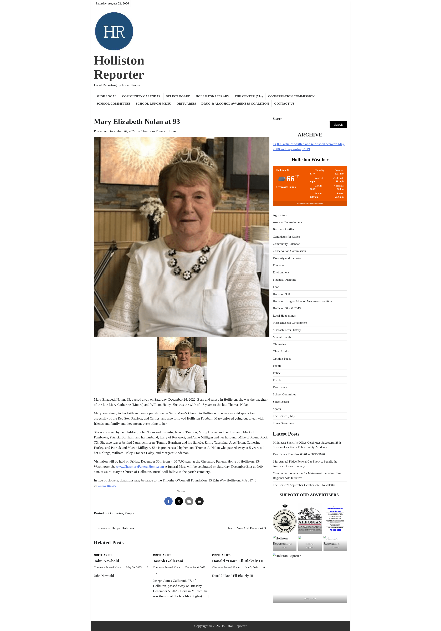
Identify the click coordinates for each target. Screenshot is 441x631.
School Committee (113, 103)
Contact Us (284, 103)
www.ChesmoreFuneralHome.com (140, 466)
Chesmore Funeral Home (158, 131)
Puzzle (277, 380)
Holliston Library (212, 96)
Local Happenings (284, 315)
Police (277, 373)
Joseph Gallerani (168, 561)
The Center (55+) (249, 96)
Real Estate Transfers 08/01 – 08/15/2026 (299, 454)
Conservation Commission (291, 96)
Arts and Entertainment (287, 222)
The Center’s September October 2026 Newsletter (304, 485)
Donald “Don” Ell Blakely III (238, 561)
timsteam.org (107, 485)
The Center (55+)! (284, 416)
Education (279, 265)
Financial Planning (284, 279)
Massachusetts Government (290, 322)
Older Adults (281, 351)
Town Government (284, 423)
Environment (281, 272)
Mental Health (282, 337)
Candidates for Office (286, 236)
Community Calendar (141, 96)
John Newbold (106, 561)
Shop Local (106, 96)
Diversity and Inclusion (287, 258)
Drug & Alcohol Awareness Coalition (235, 103)
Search (277, 118)
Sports (277, 409)
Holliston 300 (281, 294)
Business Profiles (283, 229)
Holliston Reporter (119, 67)
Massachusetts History (287, 330)
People (129, 513)
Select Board (178, 96)
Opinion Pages (282, 358)
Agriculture (280, 215)
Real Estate (280, 387)
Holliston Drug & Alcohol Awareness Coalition (302, 301)
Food (276, 287)
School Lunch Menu (153, 103)
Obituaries (186, 103)
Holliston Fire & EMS (287, 308)
